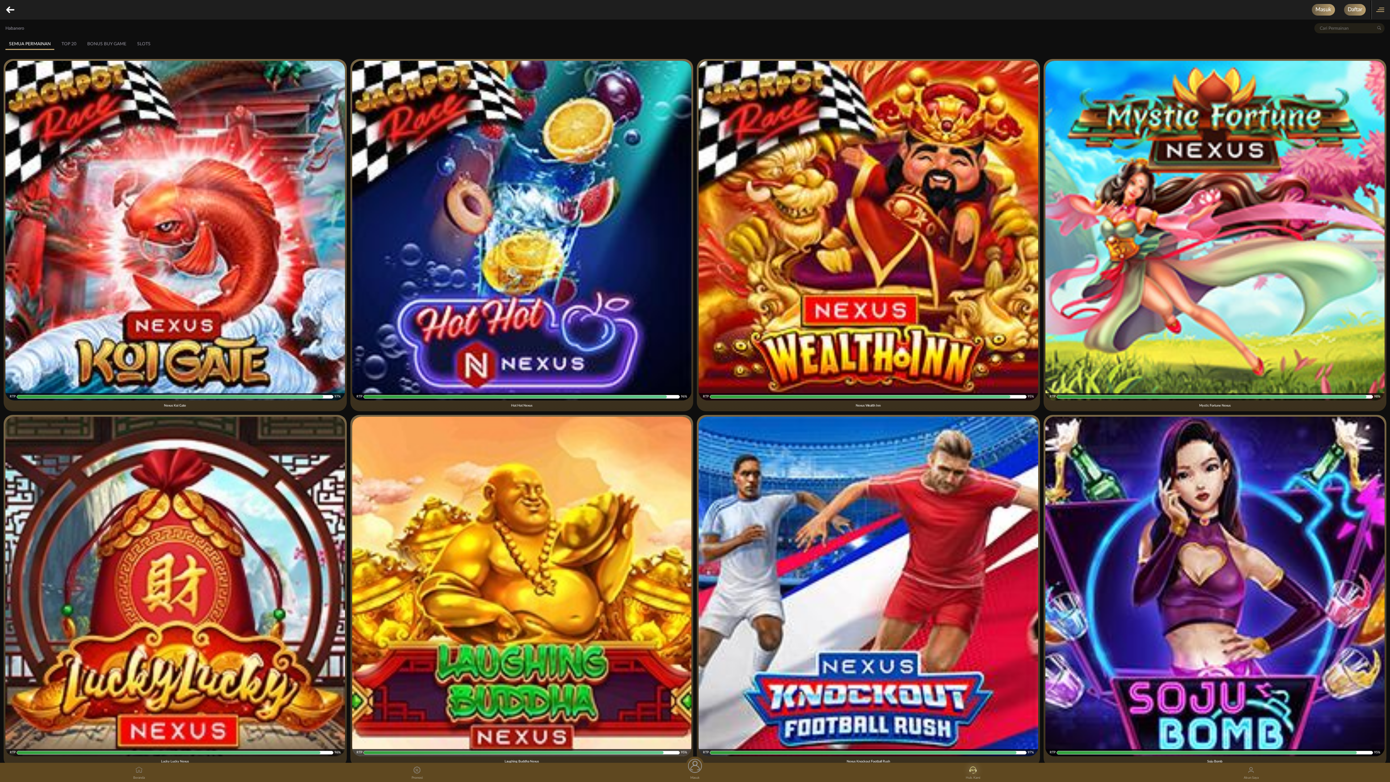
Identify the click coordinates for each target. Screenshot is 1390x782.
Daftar (1355, 9)
